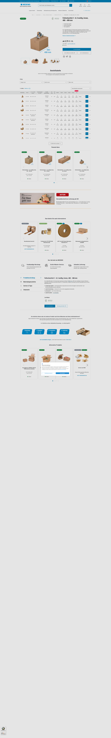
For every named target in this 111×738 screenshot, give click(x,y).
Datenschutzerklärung (63, 369)
